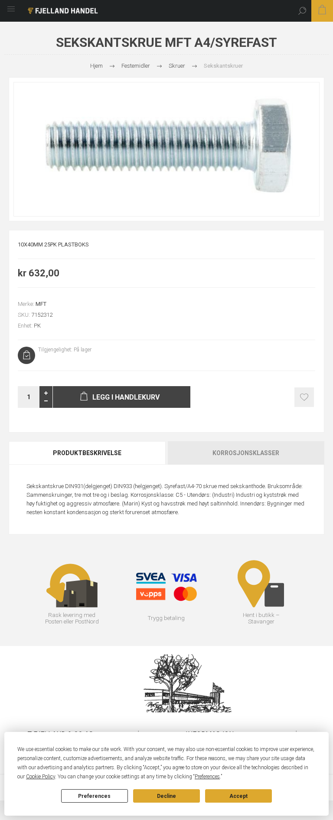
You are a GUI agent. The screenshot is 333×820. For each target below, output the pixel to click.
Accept (238, 796)
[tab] (87, 453)
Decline (166, 796)
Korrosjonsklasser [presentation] (245, 452)
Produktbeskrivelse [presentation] (87, 452)
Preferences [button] (207, 777)
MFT (41, 304)
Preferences (94, 796)
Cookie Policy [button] (40, 777)
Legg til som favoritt (304, 397)
